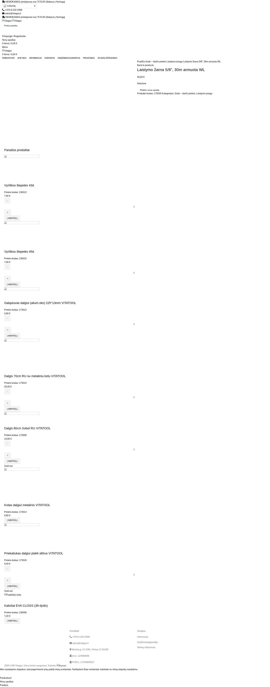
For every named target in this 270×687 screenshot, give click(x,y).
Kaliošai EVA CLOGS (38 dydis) (26, 605)
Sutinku (6, 674)
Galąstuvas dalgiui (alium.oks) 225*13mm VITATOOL (40, 303)
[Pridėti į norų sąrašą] (15, 179)
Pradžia (141, 61)
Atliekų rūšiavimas (146, 647)
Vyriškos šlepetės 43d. (19, 185)
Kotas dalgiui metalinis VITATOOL (27, 505)
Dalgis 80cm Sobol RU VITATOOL (27, 428)
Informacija (142, 637)
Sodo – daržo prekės (156, 61)
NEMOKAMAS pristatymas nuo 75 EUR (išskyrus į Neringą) (35, 2)
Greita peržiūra (7, 179)
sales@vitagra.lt (13, 13)
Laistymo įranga (175, 61)
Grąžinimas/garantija (147, 642)
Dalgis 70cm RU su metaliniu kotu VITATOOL (35, 376)
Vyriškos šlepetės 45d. (19, 251)
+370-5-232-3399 (13, 10)
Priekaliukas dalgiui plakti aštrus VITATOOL (33, 553)
